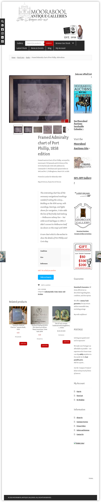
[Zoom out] (62, 121)
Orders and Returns (83, 430)
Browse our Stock (63, 43)
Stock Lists (20, 57)
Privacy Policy (81, 426)
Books (28, 57)
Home (13, 57)
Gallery (20, 43)
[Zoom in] (66, 121)
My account (61, 48)
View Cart (80, 396)
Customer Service (82, 422)
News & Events (37, 48)
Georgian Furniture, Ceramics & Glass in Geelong (82, 232)
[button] (66, 77)
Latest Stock (22, 48)
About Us (80, 418)
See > (80, 125)
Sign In (79, 391)
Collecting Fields (49, 292)
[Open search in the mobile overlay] (39, 43)
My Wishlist (80, 400)
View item (23, 343)
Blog (49, 48)
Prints (56, 292)
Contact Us (80, 434)
